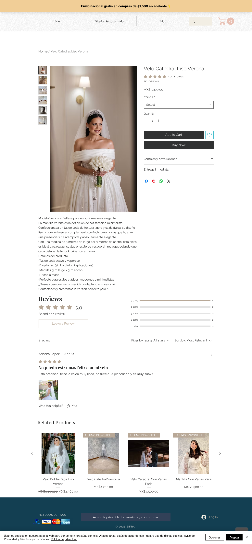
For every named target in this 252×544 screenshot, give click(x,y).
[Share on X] (168, 181)
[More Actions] (211, 354)
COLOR (149, 97)
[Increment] (158, 120)
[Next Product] (220, 453)
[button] (227, 21)
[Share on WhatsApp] (161, 181)
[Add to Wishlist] (209, 135)
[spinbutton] (152, 120)
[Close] (247, 537)
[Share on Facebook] (146, 181)
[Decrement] (146, 120)
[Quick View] (58, 453)
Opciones (214, 537)
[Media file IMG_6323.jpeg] (48, 390)
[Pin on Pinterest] (153, 181)
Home (42, 51)
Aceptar (234, 537)
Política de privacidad (64, 539)
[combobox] (179, 105)
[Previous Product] (32, 453)
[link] (164, 76)
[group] (126, 468)
